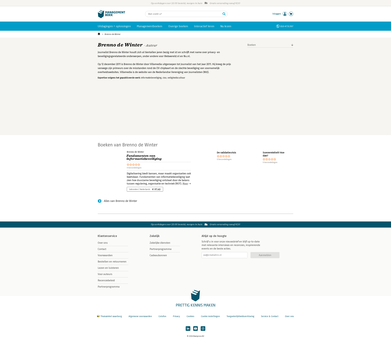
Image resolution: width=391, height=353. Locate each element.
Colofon (162, 316)
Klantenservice (107, 236)
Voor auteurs (105, 274)
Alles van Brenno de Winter (120, 201)
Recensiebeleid (106, 280)
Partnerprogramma (109, 286)
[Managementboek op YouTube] (195, 328)
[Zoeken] (224, 14)
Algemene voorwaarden (140, 316)
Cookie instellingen (210, 316)
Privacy (176, 316)
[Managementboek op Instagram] (203, 328)
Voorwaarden (105, 255)
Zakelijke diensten (160, 242)
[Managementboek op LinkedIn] (188, 328)
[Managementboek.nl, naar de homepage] (111, 17)
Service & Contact (269, 316)
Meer (185, 183)
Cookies (190, 316)
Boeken (251, 44)
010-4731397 (286, 26)
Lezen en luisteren (108, 267)
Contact (102, 249)
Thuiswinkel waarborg (111, 316)
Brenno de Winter (113, 34)
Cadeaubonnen (158, 255)
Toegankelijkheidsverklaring (240, 316)
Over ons (103, 242)
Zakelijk (154, 236)
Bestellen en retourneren (112, 261)
